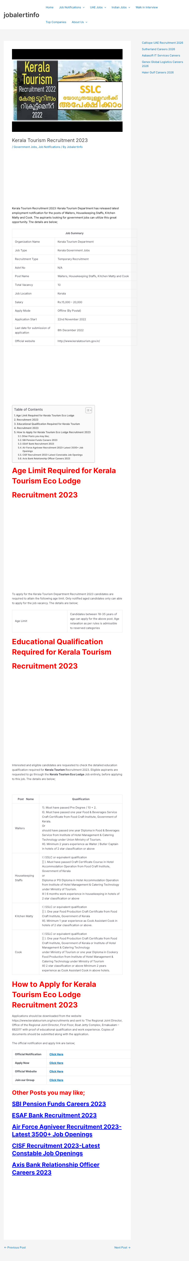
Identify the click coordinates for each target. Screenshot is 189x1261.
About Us (78, 22)
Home (50, 7)
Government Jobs (25, 147)
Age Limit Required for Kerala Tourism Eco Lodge (45, 415)
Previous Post (15, 1247)
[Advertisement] (67, 180)
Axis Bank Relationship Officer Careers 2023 (46, 458)
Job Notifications (70, 7)
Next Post (122, 1247)
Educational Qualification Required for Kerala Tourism (48, 423)
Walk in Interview (147, 7)
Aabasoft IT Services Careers (161, 55)
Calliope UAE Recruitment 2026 (162, 42)
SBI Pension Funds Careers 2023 (39, 440)
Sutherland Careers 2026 (158, 49)
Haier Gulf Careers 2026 (158, 72)
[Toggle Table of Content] (87, 410)
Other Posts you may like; (35, 436)
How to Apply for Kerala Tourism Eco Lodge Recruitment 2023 (54, 432)
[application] (83, 7)
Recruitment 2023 (27, 419)
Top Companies (56, 22)
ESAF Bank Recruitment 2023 (38, 443)
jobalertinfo (21, 15)
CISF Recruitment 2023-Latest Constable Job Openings (53, 454)
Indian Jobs (119, 7)
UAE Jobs (96, 7)
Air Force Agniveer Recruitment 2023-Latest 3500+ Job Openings (53, 449)
